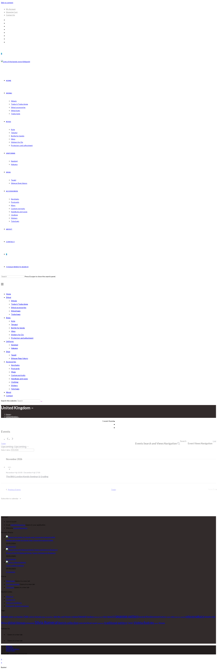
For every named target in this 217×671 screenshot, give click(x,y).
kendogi (142, 617)
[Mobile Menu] (2, 284)
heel (100, 617)
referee (190, 616)
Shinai (8, 297)
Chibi (25, 616)
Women (162, 623)
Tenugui (14, 324)
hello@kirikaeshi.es (18, 525)
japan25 (111, 616)
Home (8, 294)
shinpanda (30, 623)
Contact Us (10, 15)
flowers (68, 617)
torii (102, 623)
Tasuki (13, 355)
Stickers (14, 385)
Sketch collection (68, 622)
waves (156, 623)
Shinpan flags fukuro (19, 358)
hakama (75, 617)
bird (15, 617)
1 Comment (10, 572)
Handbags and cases (19, 379)
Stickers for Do (17, 334)
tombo (99, 623)
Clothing (14, 382)
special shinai (85, 623)
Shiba (4, 622)
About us (9, 596)
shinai (12, 622)
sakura (199, 616)
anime (11, 617)
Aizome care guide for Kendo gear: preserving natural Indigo (29, 540)
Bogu (8, 318)
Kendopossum (153, 616)
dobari (44, 617)
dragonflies (49, 617)
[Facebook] (6, 23)
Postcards (15, 368)
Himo (13, 331)
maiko (168, 617)
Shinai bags (15, 311)
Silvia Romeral (46, 622)
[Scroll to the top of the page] (1, 656)
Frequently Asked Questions (17, 606)
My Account (11, 9)
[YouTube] (6, 36)
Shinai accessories (18, 307)
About (8, 392)
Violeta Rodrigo (144, 622)
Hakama (14, 348)
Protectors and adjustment (22, 338)
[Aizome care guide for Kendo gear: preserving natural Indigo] (30, 537)
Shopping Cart (12, 12)
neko (173, 617)
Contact (9, 395)
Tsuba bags (15, 314)
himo (105, 617)
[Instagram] (6, 33)
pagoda (183, 617)
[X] (6, 20)
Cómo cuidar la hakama (15, 565)
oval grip (177, 617)
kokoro (163, 617)
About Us (9, 646)
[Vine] (6, 39)
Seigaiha (207, 617)
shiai (213, 617)
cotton (31, 617)
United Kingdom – (12, 417)
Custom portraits (18, 375)
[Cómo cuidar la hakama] (16, 562)
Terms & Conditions (14, 603)
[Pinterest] (6, 26)
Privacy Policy (10, 651)
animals (4, 616)
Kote (13, 321)
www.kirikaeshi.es (20, 528)
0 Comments (11, 546)
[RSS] (6, 42)
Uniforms (10, 341)
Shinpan (21, 622)
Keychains (15, 365)
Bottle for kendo (18, 328)
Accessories (11, 362)
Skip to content (7, 3)
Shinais (14, 301)
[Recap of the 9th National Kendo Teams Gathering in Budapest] (32, 550)
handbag (90, 617)
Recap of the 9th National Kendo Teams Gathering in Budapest (31, 553)
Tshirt (130, 623)
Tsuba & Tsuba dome (19, 304)
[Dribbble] (6, 29)
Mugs (13, 372)
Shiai (8, 351)
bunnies (20, 617)
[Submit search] (41, 401)
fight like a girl (59, 617)
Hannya (96, 617)
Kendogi (14, 345)
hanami (82, 616)
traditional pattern (115, 622)
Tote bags (15, 389)
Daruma (38, 617)
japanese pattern (127, 616)
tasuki (94, 623)
